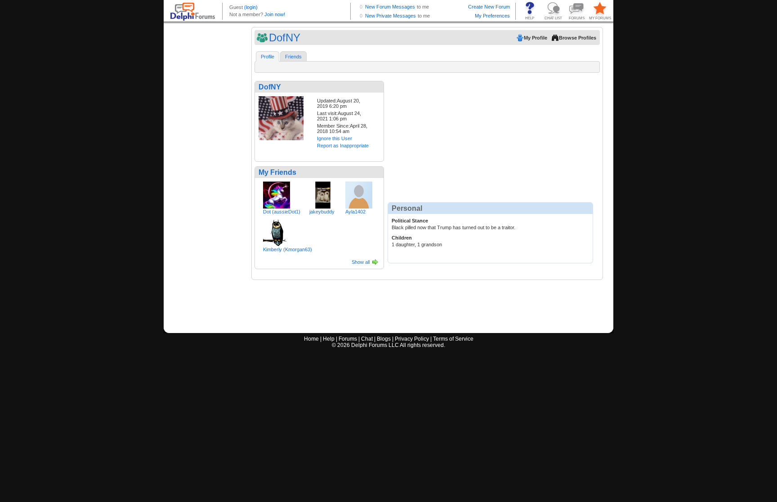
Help (329, 339)
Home (311, 339)
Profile (267, 56)
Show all (361, 262)
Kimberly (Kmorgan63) (287, 249)
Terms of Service (453, 339)
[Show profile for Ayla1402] (358, 193)
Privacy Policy (412, 339)
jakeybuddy (322, 211)
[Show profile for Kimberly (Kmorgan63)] (276, 231)
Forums (348, 339)
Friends (293, 56)
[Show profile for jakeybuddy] (322, 193)
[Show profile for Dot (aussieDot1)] (276, 193)
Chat (367, 339)
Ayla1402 (355, 211)
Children (402, 237)
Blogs (384, 339)
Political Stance (410, 220)
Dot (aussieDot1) (281, 211)
